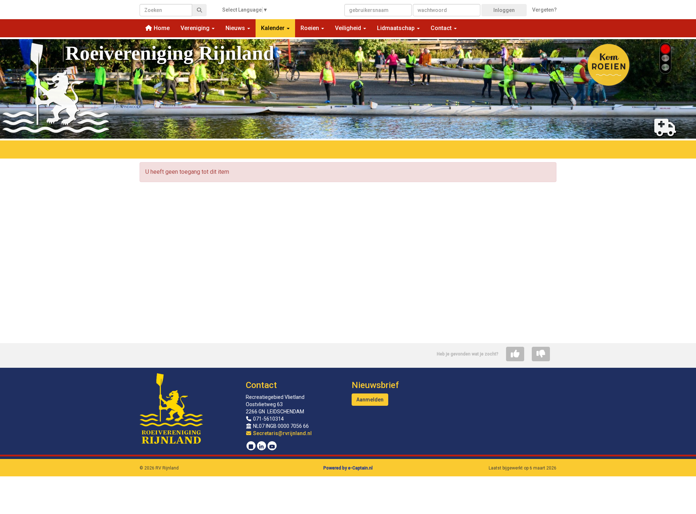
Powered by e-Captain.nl (348, 468)
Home (161, 28)
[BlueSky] (251, 447)
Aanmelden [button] (370, 400)
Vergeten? (544, 10)
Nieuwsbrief (375, 385)
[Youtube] (272, 447)
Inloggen (504, 10)
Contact (261, 385)
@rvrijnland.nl (282, 433)
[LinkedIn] (261, 447)
